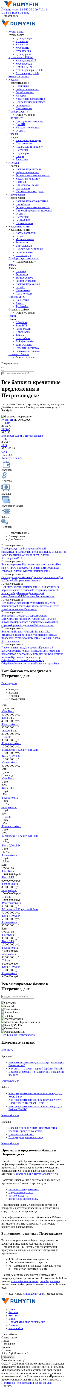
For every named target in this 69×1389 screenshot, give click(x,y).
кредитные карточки (20, 1192)
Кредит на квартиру (28, 178)
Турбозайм (22, 306)
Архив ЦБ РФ (24, 66)
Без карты (40, 631)
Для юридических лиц (29, 121)
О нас (11, 1309)
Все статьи (7, 1049)
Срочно (15, 625)
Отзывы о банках (18, 354)
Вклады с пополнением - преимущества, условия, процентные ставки (33, 1129)
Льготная (22, 593)
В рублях (32, 602)
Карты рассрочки (26, 232)
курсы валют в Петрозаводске (34, 1173)
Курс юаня (22, 44)
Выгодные (22, 149)
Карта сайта (15, 1328)
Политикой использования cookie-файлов (26, 1382)
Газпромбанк (23, 328)
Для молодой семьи (27, 184)
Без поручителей (26, 280)
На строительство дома (30, 191)
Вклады (13, 133)
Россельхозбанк (45, 596)
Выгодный (22, 216)
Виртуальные (24, 245)
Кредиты (13, 79)
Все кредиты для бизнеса (16, 577)
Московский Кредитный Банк (19, 749)
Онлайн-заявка (25, 92)
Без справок (23, 105)
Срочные (14, 634)
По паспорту (23, 255)
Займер (20, 303)
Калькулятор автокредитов (32, 200)
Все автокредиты (11, 564)
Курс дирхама (24, 54)
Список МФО (16, 296)
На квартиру (47, 586)
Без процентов (24, 252)
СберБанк (21, 322)
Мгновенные (45, 634)
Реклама (13, 1312)
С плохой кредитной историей (34, 210)
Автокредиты (16, 194)
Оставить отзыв (25, 312)
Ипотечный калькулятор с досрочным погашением (30, 652)
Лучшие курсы (10, 9)
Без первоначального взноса (33, 175)
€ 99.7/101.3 (40, 9)
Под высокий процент (29, 146)
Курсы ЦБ (7, 419)
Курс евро (22, 41)
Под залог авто (29, 554)
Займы (12, 264)
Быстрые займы (40, 637)
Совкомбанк (23, 338)
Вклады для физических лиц (25, 1137)
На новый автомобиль (41, 567)
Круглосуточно (22, 637)
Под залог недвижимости (31, 101)
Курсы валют (16, 31)
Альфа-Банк (23, 331)
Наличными (23, 85)
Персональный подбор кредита (20, 647)
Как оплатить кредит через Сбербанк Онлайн (36, 1068)
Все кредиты (30, 548)
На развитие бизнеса (28, 127)
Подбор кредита (18, 111)
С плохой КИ (19, 570)
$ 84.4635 (11, 12)
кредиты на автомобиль (22, 1198)
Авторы (13, 1325)
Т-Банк (20, 335)
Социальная (23, 188)
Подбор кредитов (11, 548)
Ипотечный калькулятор (31, 650)
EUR (5, 429)
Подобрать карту (26, 261)
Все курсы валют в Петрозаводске (22, 435)
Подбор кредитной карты (23, 258)
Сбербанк (11, 558)
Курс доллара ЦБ (26, 60)
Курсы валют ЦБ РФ (20, 57)
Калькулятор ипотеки (29, 168)
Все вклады (8, 602)
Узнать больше (10, 1080)
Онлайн (20, 130)
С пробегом (23, 204)
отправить (8, 1357)
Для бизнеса (15, 117)
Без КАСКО (23, 220)
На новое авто (24, 223)
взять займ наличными (24, 1281)
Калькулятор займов (28, 283)
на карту (55, 1281)
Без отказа (22, 242)
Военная (21, 181)
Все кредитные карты (14, 615)
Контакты (14, 1315)
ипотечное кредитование (23, 1189)
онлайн (44, 1281)
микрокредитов (32, 1293)
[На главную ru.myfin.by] (18, 1303)
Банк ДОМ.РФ (10, 756)
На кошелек (12, 641)
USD (5, 422)
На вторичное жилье (43, 590)
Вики (11, 1318)
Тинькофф (23, 618)
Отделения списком (27, 347)
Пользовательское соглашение (26, 1321)
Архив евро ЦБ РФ (27, 73)
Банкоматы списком (28, 351)
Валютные (22, 159)
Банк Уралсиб (24, 344)
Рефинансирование (27, 89)
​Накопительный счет (21, 1134)
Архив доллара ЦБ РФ (29, 69)
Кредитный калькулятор (30, 98)
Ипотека (13, 162)
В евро (20, 156)
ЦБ (3, 12)
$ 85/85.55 (26, 9)
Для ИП (20, 124)
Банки (12, 315)
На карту (21, 95)
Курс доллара (24, 38)
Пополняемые (15, 609)
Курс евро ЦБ (24, 63)
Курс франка (23, 50)
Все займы (7, 631)
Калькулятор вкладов (28, 140)
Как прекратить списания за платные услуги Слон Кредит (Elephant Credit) (35, 1101)
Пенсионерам (24, 108)
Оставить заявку (25, 114)
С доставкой (27, 625)
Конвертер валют (18, 76)
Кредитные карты (19, 226)
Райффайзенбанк (26, 341)
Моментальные (25, 239)
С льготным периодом (29, 248)
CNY (4, 451)
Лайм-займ (22, 299)
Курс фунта (22, 47)
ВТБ (19, 558)
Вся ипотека (8, 586)
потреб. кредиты (18, 1195)
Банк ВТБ (21, 325)
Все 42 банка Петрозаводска (18, 1034)
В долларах (22, 153)
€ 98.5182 (23, 12)
